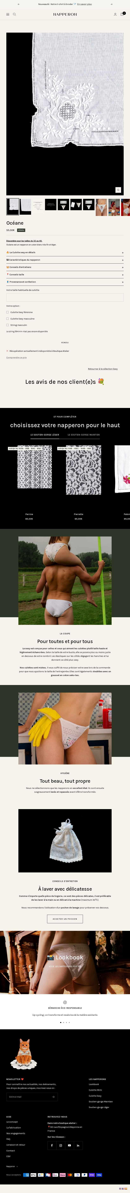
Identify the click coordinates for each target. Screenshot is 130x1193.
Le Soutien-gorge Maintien (84, 435)
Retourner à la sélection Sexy (103, 369)
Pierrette (78, 514)
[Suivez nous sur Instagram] (60, 1145)
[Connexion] (115, 14)
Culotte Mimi (95, 1090)
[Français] (123, 1188)
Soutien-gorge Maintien (101, 1101)
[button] (65, 252)
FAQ (8, 1139)
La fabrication (13, 1127)
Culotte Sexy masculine (22, 318)
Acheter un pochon (65, 919)
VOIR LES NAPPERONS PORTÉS (65, 966)
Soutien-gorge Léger (99, 1107)
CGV (8, 1156)
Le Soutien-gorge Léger (44, 435)
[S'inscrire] (53, 1097)
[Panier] (122, 14)
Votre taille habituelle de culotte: (22, 290)
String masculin (18, 325)
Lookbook (94, 1084)
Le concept (12, 1121)
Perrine (29, 514)
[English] (120, 1188)
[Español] (126, 1188)
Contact (10, 1150)
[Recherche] (14, 14)
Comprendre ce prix (16, 357)
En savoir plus (84, 4)
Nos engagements (15, 1133)
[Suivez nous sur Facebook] (52, 1145)
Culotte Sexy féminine (21, 312)
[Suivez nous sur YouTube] (69, 1145)
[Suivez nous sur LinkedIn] (78, 1145)
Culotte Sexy (95, 1096)
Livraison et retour (15, 1144)
